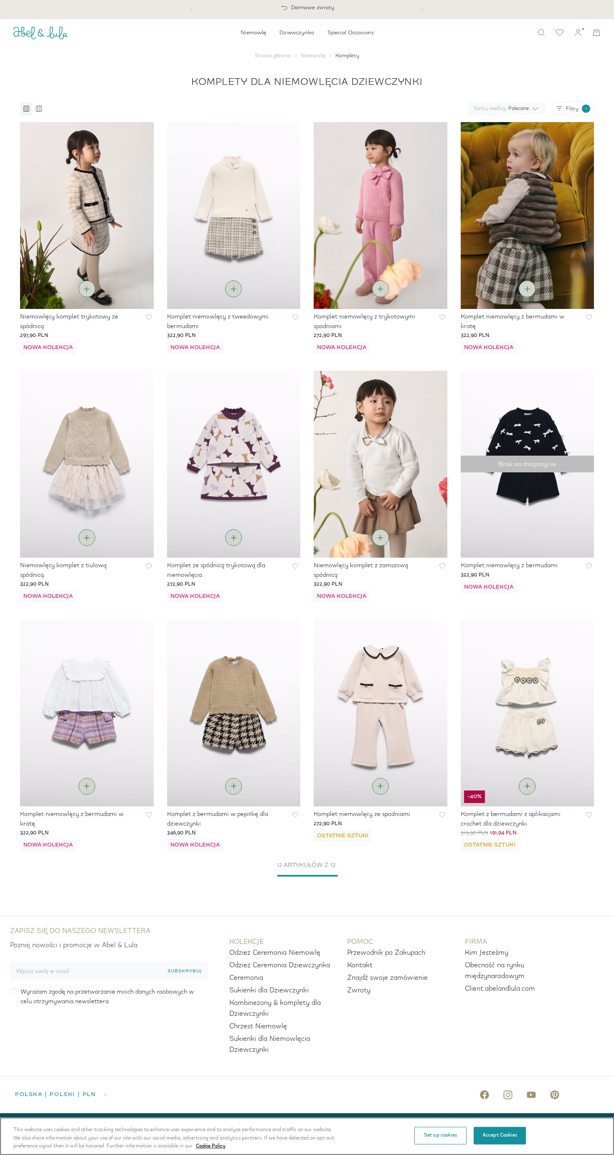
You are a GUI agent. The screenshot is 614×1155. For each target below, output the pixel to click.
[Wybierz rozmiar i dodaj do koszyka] (87, 288)
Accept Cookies (499, 1135)
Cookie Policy (211, 1146)
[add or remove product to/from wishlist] (149, 317)
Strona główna (273, 55)
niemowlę (313, 55)
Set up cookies (440, 1135)
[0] (560, 32)
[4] (38, 108)
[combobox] (505, 108)
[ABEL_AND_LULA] (40, 32)
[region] (307, 1136)
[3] (26, 108)
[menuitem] (253, 32)
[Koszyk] (596, 32)
